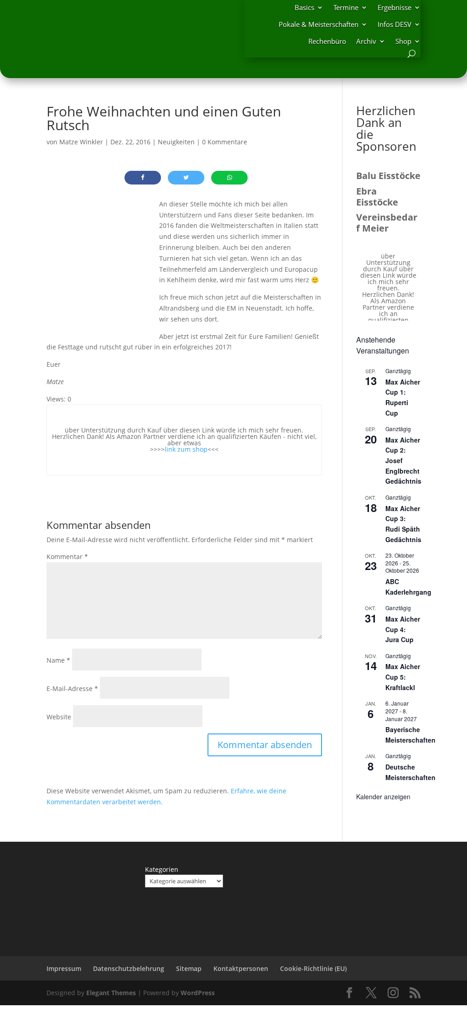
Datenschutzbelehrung (128, 968)
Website (59, 716)
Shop (403, 41)
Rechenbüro (327, 41)
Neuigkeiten (176, 141)
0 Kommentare (224, 141)
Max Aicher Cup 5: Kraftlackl (402, 676)
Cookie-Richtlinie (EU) (313, 968)
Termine (345, 7)
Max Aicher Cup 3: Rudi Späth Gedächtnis (403, 524)
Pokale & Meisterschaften (318, 24)
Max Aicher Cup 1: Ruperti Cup (402, 397)
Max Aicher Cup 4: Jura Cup (402, 629)
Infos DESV (394, 24)
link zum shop (186, 449)
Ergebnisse (394, 7)
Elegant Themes (111, 992)
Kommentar (67, 556)
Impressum (64, 968)
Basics (304, 7)
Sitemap (189, 968)
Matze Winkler (81, 141)
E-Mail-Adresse (72, 688)
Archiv (366, 41)
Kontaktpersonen (240, 968)
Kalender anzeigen (383, 796)
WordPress (198, 992)
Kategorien (161, 869)
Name (58, 660)
